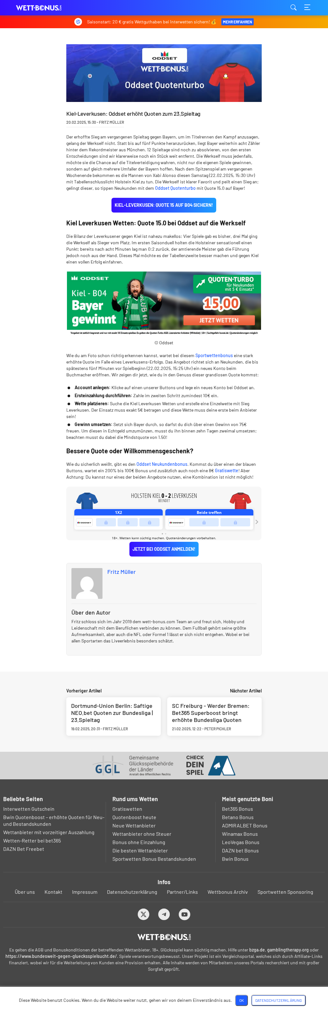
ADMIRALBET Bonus (244, 825)
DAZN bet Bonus (240, 850)
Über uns (25, 892)
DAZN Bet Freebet (23, 849)
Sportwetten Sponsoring (285, 892)
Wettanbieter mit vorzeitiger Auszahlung (48, 832)
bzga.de (257, 949)
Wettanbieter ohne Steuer (141, 834)
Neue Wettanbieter (134, 825)
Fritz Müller (121, 571)
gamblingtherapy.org (288, 949)
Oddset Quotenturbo (175, 188)
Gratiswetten (127, 809)
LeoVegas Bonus (240, 842)
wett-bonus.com (48, 8)
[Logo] (164, 937)
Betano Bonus (238, 817)
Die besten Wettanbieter (140, 850)
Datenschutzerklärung (132, 892)
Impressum (84, 892)
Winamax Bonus (240, 834)
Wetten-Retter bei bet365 (32, 840)
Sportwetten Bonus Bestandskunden (154, 859)
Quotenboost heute (134, 817)
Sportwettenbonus (214, 355)
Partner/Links (182, 892)
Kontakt (53, 892)
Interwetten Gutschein (28, 809)
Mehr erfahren (237, 22)
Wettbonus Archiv (228, 892)
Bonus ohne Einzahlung (138, 842)
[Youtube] (185, 914)
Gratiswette (226, 470)
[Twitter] (144, 914)
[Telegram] (164, 914)
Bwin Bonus (235, 859)
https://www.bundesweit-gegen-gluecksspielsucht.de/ (61, 956)
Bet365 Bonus (237, 809)
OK (241, 1000)
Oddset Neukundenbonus (161, 464)
